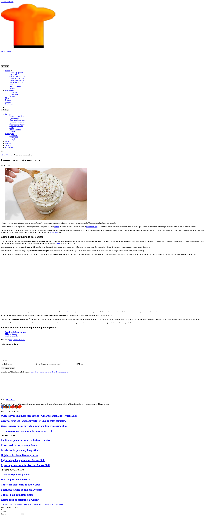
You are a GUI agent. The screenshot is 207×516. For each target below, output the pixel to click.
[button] (2, 108)
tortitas (56, 227)
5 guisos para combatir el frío (17, 494)
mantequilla (54, 232)
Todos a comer (6, 51)
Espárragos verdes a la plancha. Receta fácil (25, 465)
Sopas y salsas (14, 74)
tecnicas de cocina (19, 340)
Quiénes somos (60, 504)
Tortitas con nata (11, 336)
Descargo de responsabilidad (33, 504)
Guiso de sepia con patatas (15, 474)
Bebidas (12, 88)
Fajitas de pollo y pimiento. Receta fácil (23, 460)
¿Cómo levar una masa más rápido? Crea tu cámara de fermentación (39, 415)
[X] (6, 407)
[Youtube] (20, 407)
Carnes (11, 84)
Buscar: (3, 512)
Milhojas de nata (11, 334)
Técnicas (8, 102)
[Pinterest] (13, 407)
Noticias (8, 100)
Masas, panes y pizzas (16, 80)
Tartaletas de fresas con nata (15, 332)
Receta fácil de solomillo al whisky (20, 499)
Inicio (3, 155)
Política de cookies (48, 504)
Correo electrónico (41, 364)
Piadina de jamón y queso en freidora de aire (25, 440)
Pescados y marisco (16, 82)
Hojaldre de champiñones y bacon (19, 455)
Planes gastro (9, 90)
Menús (7, 98)
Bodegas (12, 96)
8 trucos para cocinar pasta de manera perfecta (27, 431)
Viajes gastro (13, 94)
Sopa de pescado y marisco (15, 479)
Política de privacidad (16, 504)
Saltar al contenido (7, 2)
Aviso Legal (4, 504)
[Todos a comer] (23, 64)
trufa (58, 243)
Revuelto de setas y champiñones (19, 445)
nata (10, 340)
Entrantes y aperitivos (16, 73)
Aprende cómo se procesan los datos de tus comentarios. (50, 372)
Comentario (5, 360)
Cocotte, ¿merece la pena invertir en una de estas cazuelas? (33, 420)
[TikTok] (16, 407)
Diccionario (9, 104)
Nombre (3, 364)
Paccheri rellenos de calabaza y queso (21, 489)
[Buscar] (22, 514)
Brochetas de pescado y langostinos (20, 450)
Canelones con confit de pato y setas (20, 484)
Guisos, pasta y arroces (17, 76)
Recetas (7, 71)
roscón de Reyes (91, 227)
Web (78, 364)
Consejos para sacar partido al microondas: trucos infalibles (34, 425)
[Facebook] (2, 407)
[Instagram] (9, 407)
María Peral (10, 400)
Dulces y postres (15, 86)
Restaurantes (13, 92)
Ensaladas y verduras (16, 78)
